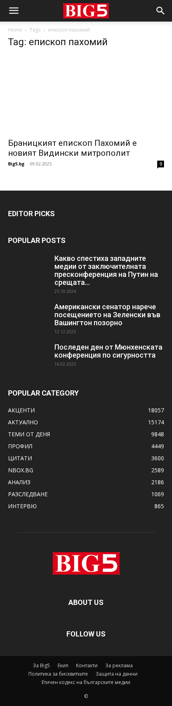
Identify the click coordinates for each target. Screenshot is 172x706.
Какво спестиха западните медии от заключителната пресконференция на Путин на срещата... (106, 270)
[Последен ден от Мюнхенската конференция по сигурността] (28, 357)
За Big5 (41, 665)
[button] (13, 11)
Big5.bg (16, 164)
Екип (63, 665)
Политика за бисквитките (58, 673)
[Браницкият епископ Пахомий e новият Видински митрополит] (86, 94)
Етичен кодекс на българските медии (86, 682)
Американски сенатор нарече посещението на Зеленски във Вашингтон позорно (107, 314)
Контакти (87, 665)
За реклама (119, 665)
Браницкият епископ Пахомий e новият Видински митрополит (72, 148)
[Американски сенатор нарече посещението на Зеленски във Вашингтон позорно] (28, 317)
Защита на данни (117, 673)
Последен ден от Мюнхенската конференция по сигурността (108, 351)
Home (15, 29)
